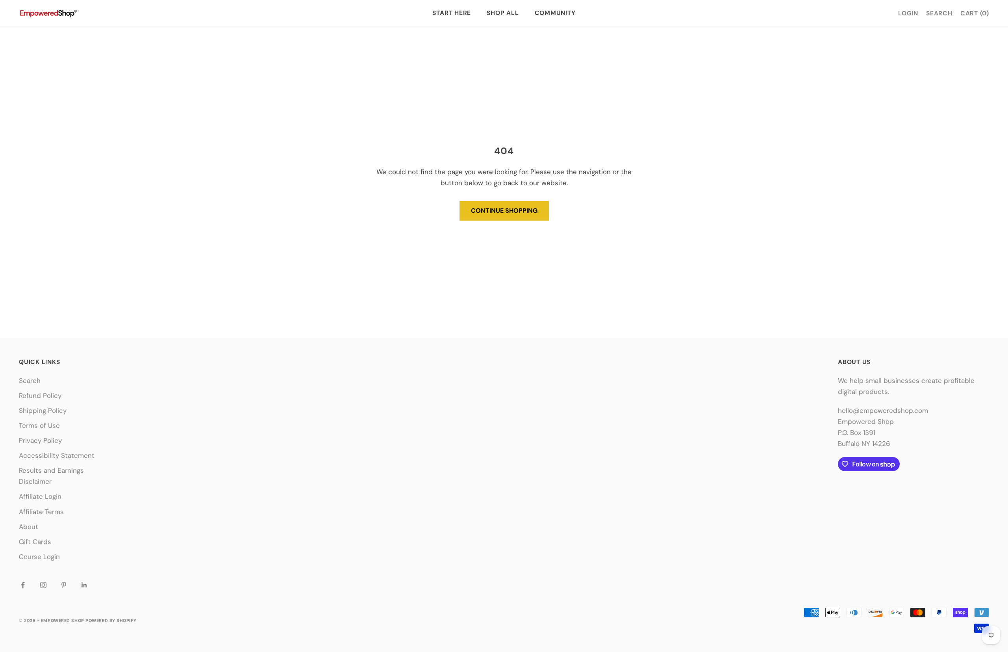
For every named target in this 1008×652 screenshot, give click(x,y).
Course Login (39, 556)
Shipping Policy (43, 410)
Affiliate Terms (41, 511)
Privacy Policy (40, 440)
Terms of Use (39, 425)
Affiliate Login (40, 496)
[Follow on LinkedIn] (84, 585)
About (28, 526)
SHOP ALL (503, 13)
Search (30, 380)
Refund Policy (40, 395)
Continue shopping (504, 210)
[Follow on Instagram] (43, 585)
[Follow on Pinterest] (64, 585)
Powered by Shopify (110, 620)
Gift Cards (35, 541)
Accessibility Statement (56, 455)
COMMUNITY (555, 13)
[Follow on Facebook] (23, 585)
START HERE (451, 13)
